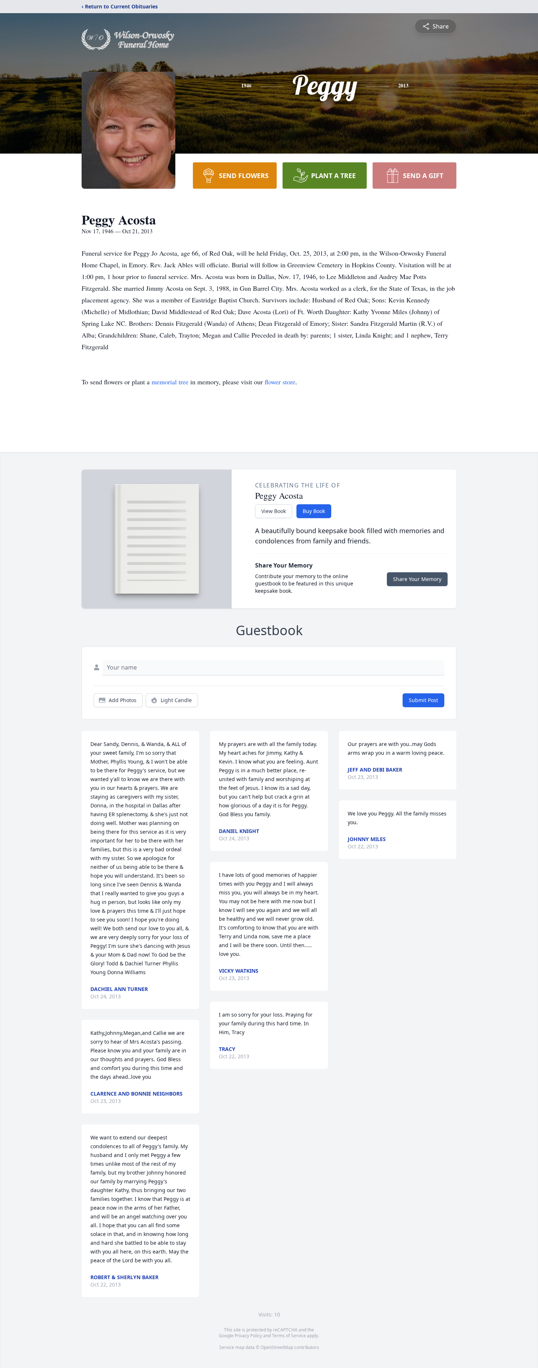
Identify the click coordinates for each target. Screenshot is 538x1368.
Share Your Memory (417, 579)
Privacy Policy (248, 1336)
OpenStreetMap (277, 1347)
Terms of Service (289, 1336)
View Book (273, 511)
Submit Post (423, 700)
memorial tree (170, 381)
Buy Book (314, 511)
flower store (280, 381)
